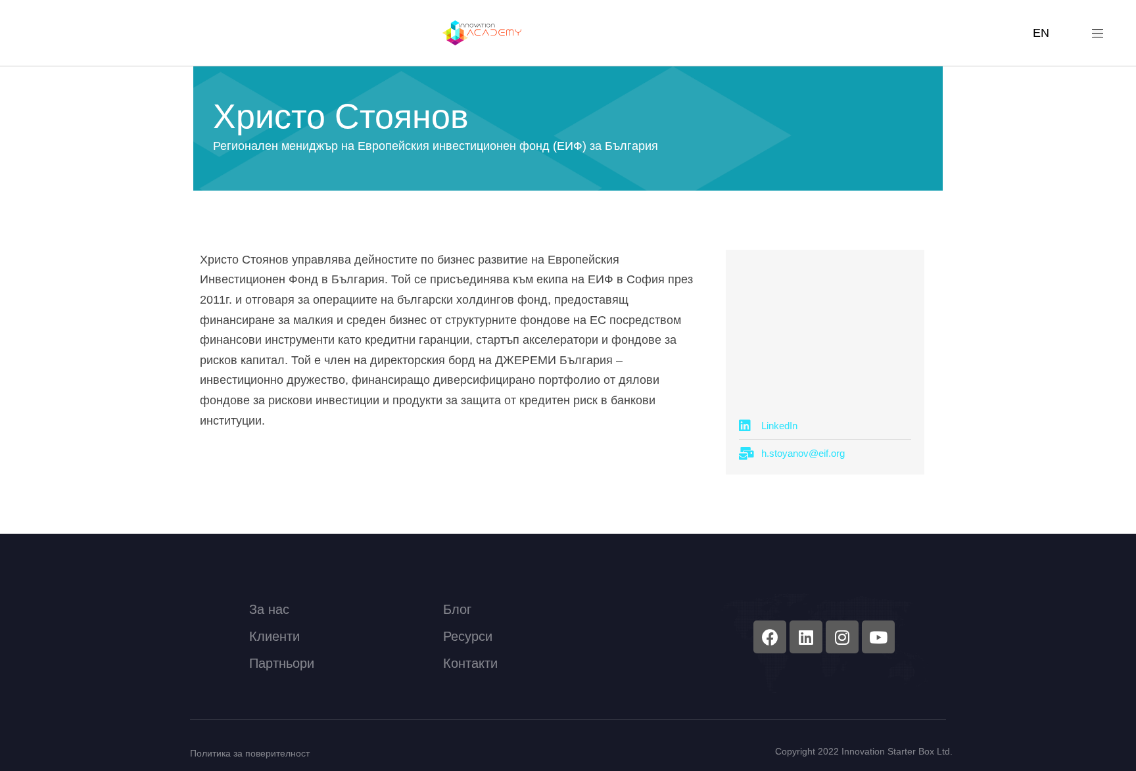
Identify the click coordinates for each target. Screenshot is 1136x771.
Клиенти (274, 636)
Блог (457, 609)
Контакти (470, 663)
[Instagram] (842, 636)
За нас (269, 609)
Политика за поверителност (250, 753)
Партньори (281, 663)
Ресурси (467, 636)
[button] (1102, 33)
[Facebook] (769, 636)
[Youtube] (878, 636)
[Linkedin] (806, 636)
